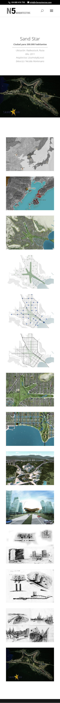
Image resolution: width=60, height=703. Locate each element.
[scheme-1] (30, 367)
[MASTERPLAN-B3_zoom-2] (30, 406)
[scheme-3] (30, 288)
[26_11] (30, 642)
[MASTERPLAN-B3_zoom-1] (30, 445)
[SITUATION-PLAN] (30, 210)
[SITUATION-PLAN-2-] (30, 170)
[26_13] (30, 563)
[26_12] (30, 602)
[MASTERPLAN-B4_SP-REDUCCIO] (30, 249)
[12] (30, 681)
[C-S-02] (30, 524)
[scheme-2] (30, 328)
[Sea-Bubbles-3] (30, 485)
